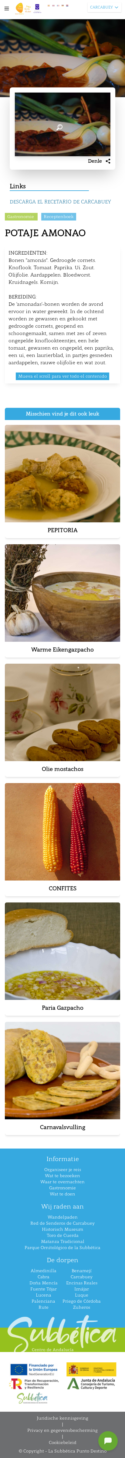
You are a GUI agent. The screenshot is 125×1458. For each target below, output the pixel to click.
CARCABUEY (101, 7)
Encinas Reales (81, 1283)
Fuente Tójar (43, 1289)
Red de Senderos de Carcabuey (62, 1223)
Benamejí (82, 1270)
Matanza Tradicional (62, 1241)
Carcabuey (82, 1277)
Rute (44, 1307)
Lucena (43, 1295)
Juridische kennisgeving (62, 1418)
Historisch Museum (62, 1229)
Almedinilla (43, 1270)
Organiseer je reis (62, 1169)
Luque (81, 1295)
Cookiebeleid (62, 1442)
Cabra (43, 1277)
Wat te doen (62, 1194)
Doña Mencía (43, 1283)
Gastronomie (62, 1188)
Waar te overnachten (62, 1181)
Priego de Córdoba (81, 1301)
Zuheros (81, 1307)
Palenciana (43, 1301)
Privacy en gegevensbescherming (62, 1430)
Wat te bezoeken (62, 1175)
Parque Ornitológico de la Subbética (62, 1247)
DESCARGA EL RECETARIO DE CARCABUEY (60, 202)
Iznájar (81, 1289)
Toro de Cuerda (63, 1235)
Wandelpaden (63, 1217)
